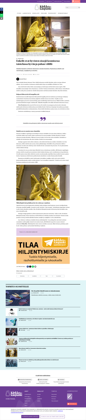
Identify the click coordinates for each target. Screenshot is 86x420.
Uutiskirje (62, 379)
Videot (26, 405)
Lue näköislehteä (40, 1)
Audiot (26, 403)
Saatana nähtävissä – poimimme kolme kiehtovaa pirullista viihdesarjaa (36, 328)
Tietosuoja (53, 398)
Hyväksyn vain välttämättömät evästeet (52, 416)
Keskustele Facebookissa (25, 379)
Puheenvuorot (28, 398)
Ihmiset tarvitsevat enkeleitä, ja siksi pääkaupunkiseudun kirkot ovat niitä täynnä (39, 359)
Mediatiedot (53, 396)
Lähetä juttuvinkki (58, 1)
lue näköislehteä (71, 391)
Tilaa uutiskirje (67, 1)
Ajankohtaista (28, 394)
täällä (24, 232)
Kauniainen (39, 398)
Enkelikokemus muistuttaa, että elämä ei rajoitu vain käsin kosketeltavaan (37, 318)
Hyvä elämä (27, 396)
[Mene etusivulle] (14, 393)
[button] (28, 267)
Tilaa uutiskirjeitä (54, 401)
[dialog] (43, 413)
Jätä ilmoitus (49, 1)
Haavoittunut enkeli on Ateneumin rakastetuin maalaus (32, 348)
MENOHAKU (77, 1)
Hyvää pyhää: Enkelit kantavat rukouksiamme (45, 291)
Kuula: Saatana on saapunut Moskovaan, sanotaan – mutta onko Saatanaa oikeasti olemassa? (41, 308)
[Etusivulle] (43, 7)
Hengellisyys (27, 401)
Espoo (38, 396)
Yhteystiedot (54, 394)
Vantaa (38, 401)
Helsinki (39, 394)
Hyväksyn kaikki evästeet (30, 416)
